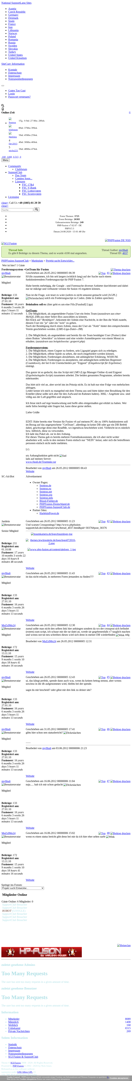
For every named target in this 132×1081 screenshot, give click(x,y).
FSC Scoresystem (31, 193)
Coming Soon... (23, 178)
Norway (12, 33)
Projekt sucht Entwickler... (60, 260)
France (12, 24)
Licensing (13, 197)
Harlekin (13, 137)
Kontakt (12, 69)
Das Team (20, 175)
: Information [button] (13, 63)
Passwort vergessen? (19, 96)
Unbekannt (14, 1028)
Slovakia (13, 48)
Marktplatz (37, 260)
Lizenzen (20, 181)
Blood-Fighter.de (49, 500)
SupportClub (15, 172)
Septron (12, 122)
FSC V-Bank (29, 187)
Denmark (13, 17)
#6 (108, 729)
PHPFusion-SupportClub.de (55, 507)
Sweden (12, 45)
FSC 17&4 (28, 184)
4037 (125, 253)
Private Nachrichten (19, 1031)
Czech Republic (17, 11)
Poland (12, 36)
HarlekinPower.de (49, 513)
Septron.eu (45, 488)
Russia (11, 42)
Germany (13, 14)
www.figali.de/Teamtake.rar (41, 461)
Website (30, 471)
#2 (108, 521)
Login (11, 93)
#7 (108, 781)
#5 (108, 677)
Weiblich (13, 1025)
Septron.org (46, 494)
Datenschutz (15, 72)
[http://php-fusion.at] (78, 549)
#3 (108, 573)
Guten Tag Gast (16, 90)
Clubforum (21, 169)
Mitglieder (13, 1018)
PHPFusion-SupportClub (15, 260)
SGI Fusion (15, 1062)
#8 (108, 833)
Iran (10, 27)
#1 (108, 272)
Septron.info (46, 497)
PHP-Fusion (18, 1066)
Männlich (13, 1022)
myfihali (123, 250)
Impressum (14, 75)
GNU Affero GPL (25, 1072)
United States (15, 54)
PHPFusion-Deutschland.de (55, 504)
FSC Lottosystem (31, 190)
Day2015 (13, 143)
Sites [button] (16, 2)
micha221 (13, 150)
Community (14, 166)
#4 (108, 625)
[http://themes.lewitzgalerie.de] (78, 542)
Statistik (12, 1044)
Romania (13, 39)
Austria (12, 8)
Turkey (12, 51)
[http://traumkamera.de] (78, 534)
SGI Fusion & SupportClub (23, 1056)
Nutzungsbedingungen (20, 78)
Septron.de (45, 485)
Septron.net (46, 491)
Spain (11, 21)
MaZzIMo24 (8, 625)
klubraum (13, 129)
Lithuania (13, 30)
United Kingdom (17, 58)
